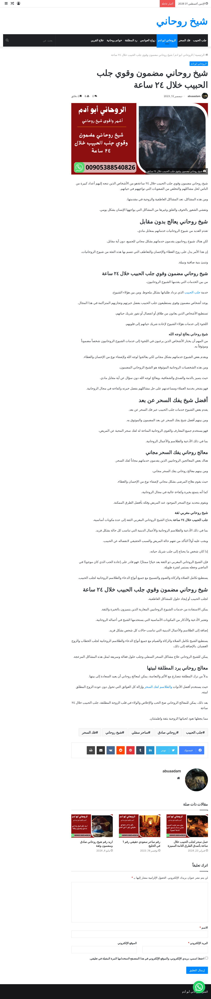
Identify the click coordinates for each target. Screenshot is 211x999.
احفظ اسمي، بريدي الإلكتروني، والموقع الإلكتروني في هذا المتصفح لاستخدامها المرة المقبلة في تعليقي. (146, 958)
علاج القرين (97, 40)
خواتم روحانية (114, 40)
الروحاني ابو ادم (167, 40)
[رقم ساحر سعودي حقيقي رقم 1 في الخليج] (139, 826)
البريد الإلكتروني (198, 943)
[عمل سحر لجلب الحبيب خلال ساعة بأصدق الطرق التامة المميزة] (187, 826)
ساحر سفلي (140, 732)
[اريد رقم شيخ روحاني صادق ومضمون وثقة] (92, 826)
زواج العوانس (147, 40)
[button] (199, 987)
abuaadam (194, 96)
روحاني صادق (167, 732)
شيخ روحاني (114, 732)
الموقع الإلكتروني (127, 943)
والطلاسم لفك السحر (158, 687)
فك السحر (184, 40)
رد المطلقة (131, 40)
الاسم (203, 927)
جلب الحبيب (199, 40)
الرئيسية (200, 54)
